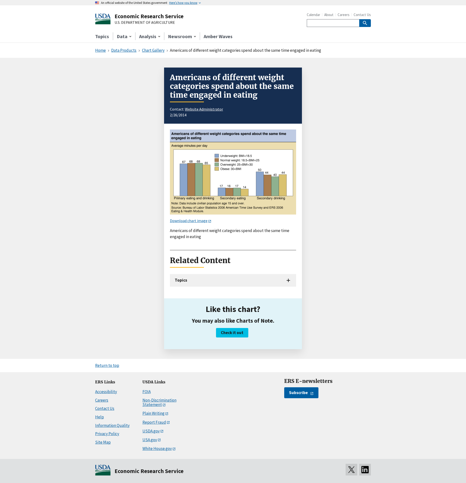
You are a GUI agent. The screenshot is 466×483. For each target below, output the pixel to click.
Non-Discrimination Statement (159, 402)
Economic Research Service (149, 16)
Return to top (107, 365)
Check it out (232, 332)
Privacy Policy (107, 433)
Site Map (103, 442)
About (328, 14)
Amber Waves (218, 36)
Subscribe (298, 392)
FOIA (146, 391)
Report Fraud (154, 422)
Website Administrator (204, 109)
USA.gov (149, 439)
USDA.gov (151, 431)
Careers (344, 14)
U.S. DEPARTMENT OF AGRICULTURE (145, 22)
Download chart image (189, 220)
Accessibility (106, 391)
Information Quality (112, 425)
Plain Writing (153, 413)
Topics (102, 36)
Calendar (313, 14)
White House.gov (157, 448)
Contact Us (362, 14)
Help (99, 417)
